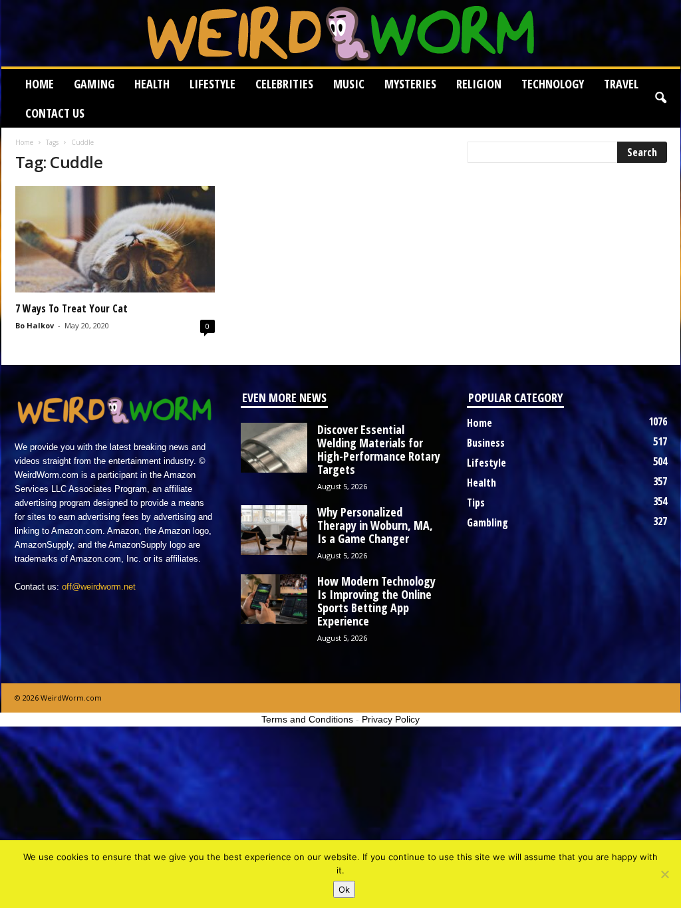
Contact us (54, 113)
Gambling (487, 522)
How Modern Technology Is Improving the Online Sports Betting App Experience (376, 601)
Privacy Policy (391, 719)
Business (486, 442)
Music (348, 84)
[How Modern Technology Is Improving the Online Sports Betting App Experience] (274, 599)
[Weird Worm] (340, 33)
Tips (476, 502)
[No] (664, 874)
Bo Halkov (34, 325)
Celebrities (284, 84)
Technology (552, 84)
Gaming (94, 84)
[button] (660, 98)
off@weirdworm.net (99, 587)
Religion (478, 84)
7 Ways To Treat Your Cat (71, 308)
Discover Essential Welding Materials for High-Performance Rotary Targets (378, 449)
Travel (621, 84)
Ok (344, 889)
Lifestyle (212, 84)
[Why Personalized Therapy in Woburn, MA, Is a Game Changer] (274, 530)
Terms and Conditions (307, 719)
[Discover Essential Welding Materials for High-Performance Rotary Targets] (274, 448)
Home (39, 84)
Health (152, 84)
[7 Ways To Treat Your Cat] (115, 239)
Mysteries (410, 84)
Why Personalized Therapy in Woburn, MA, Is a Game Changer (375, 525)
